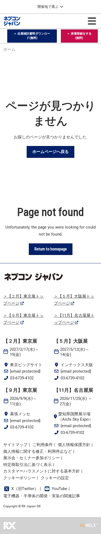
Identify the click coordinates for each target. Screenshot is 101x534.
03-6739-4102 (22, 378)
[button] (32, 36)
